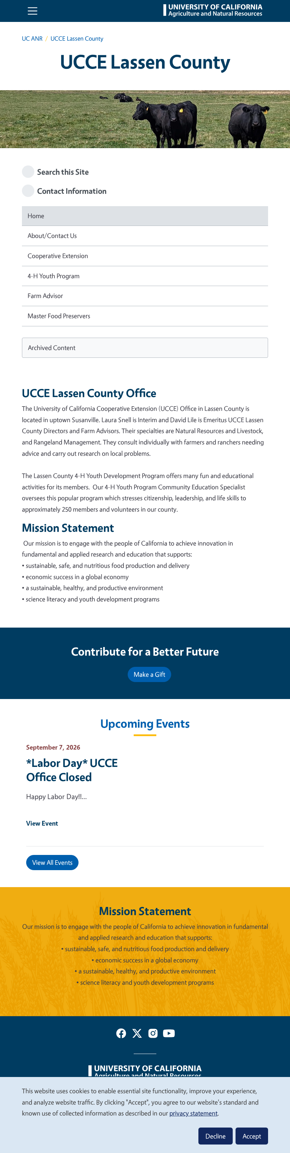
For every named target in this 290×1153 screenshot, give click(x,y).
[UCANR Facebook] (121, 1034)
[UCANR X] (137, 1034)
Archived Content (51, 347)
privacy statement (193, 1113)
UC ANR (32, 38)
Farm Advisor (45, 295)
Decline (215, 1136)
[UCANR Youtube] (169, 1034)
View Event (42, 823)
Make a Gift (149, 674)
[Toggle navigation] (32, 11)
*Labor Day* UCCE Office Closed (72, 770)
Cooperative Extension (58, 255)
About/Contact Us (52, 235)
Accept (252, 1136)
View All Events (52, 862)
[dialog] (145, 1114)
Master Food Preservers (59, 315)
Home (36, 215)
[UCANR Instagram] (153, 1034)
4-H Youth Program (54, 276)
